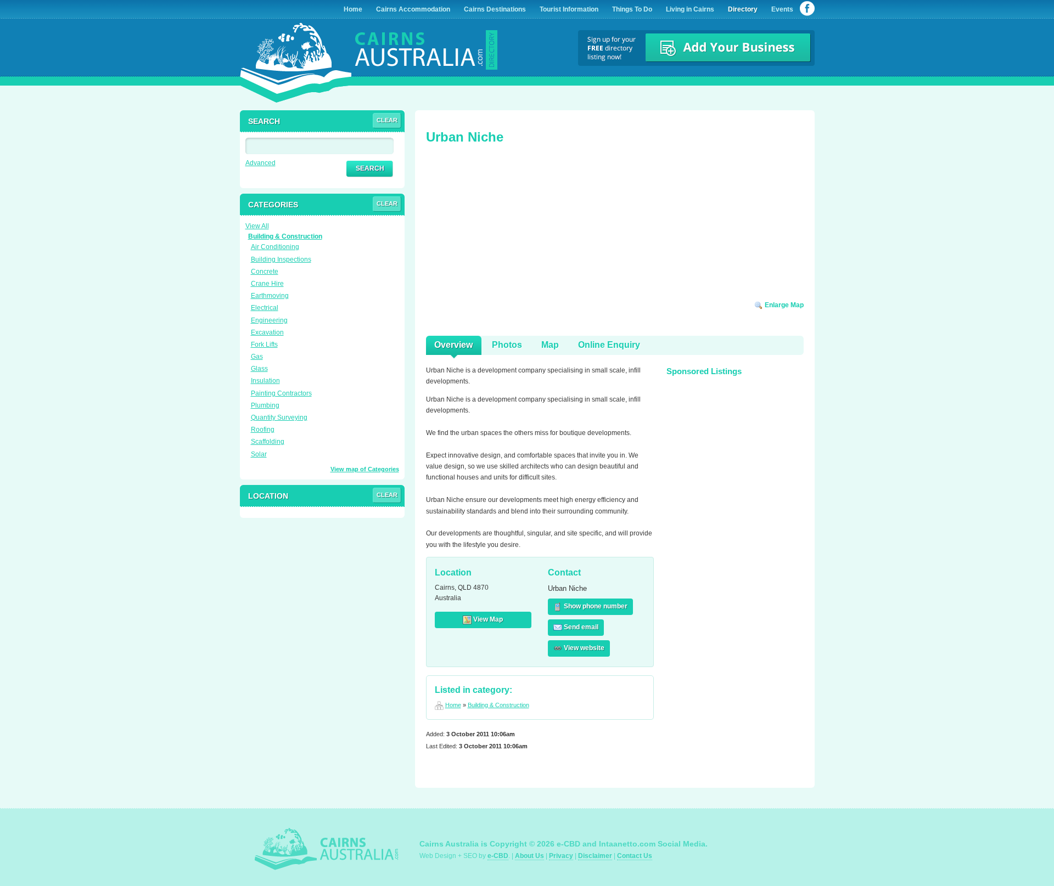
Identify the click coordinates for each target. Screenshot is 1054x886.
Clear (387, 120)
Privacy (561, 856)
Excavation (267, 332)
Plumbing (265, 405)
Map (550, 344)
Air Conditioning (275, 247)
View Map (487, 619)
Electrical (264, 308)
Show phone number (594, 606)
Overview (453, 344)
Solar (259, 454)
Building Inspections (281, 259)
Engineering (269, 320)
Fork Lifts (264, 344)
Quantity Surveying (279, 417)
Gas (257, 356)
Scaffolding (267, 441)
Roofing (262, 429)
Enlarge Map (783, 305)
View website (583, 648)
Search (370, 168)
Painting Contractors (281, 393)
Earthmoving (270, 296)
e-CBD (497, 856)
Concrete (264, 271)
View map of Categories (364, 469)
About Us (529, 856)
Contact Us (634, 856)
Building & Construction (498, 705)
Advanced (260, 163)
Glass (259, 369)
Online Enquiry (609, 344)
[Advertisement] (508, 226)
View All (257, 226)
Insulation (265, 381)
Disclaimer (595, 856)
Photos (507, 344)
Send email (580, 627)
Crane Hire (267, 283)
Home (453, 705)
